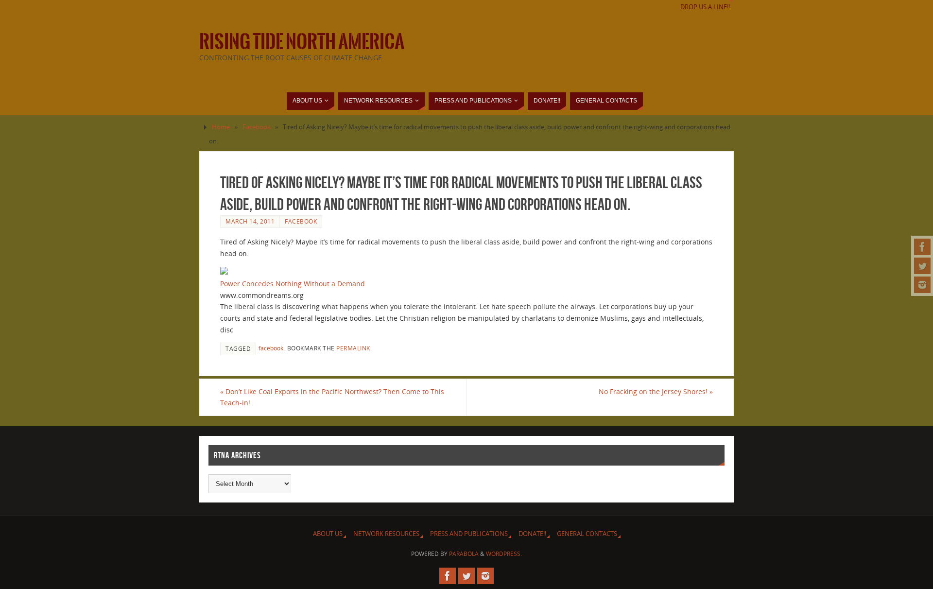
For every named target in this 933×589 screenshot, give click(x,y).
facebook (271, 348)
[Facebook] (922, 247)
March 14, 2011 (250, 221)
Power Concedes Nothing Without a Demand (292, 283)
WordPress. (504, 554)
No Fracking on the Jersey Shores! (656, 391)
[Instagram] (922, 285)
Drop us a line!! (705, 7)
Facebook (256, 127)
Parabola (464, 554)
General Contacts (587, 534)
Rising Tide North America (301, 42)
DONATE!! (532, 534)
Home (221, 127)
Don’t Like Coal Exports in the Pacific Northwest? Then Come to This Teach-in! (332, 397)
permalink (353, 348)
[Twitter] (922, 266)
